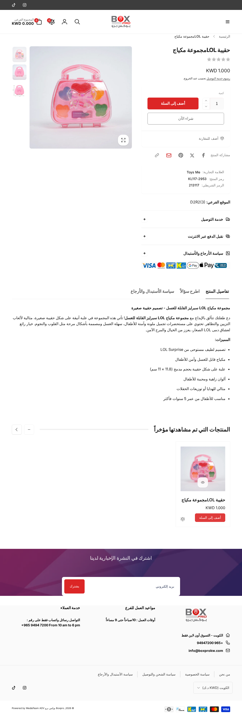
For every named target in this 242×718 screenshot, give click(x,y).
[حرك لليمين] (17, 429)
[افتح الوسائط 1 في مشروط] (81, 97)
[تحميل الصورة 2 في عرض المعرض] (19, 72)
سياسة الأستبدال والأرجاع (152, 291)
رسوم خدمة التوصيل (218, 78)
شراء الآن (186, 118)
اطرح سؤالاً (190, 291)
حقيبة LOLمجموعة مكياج (203, 499)
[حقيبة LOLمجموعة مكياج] (203, 482)
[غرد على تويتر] (192, 155)
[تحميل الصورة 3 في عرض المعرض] (19, 90)
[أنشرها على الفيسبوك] (203, 155)
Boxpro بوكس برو (54, 708)
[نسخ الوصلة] (157, 155)
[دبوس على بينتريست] (180, 155)
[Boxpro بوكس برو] (196, 623)
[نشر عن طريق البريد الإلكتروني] (169, 155)
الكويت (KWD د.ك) (215, 688)
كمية (221, 93)
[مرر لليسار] (29, 429)
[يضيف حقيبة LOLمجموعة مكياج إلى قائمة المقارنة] (183, 519)
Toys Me (193, 172)
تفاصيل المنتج (217, 291)
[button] (227, 22)
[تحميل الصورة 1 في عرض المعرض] (19, 54)
